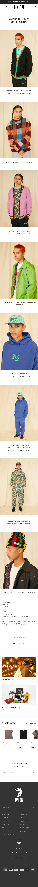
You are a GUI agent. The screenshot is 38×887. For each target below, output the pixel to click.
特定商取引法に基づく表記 (27, 827)
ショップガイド (24, 821)
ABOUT (4, 827)
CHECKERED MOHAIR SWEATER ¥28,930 (19, 162)
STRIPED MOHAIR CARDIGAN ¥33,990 (19, 91)
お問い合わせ (23, 817)
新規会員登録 (23, 814)
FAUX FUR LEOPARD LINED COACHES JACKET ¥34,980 (19, 302)
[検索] (6, 7)
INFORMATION (6, 821)
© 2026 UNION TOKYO (19, 858)
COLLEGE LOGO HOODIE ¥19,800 (19, 374)
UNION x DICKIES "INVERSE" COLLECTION (19, 1)
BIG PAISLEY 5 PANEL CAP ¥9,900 (19, 376)
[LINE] (26, 852)
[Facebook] (21, 852)
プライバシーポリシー (26, 824)
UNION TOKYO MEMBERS (9, 831)
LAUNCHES (5, 824)
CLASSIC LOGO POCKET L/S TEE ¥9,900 (19, 233)
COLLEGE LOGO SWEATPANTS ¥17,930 (19, 93)
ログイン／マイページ (8, 834)
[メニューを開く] (2, 7)
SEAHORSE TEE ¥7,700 (19, 305)
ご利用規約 (23, 831)
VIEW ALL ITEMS (30, 724)
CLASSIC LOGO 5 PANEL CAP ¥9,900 (19, 524)
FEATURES (5, 817)
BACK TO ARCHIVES (19, 637)
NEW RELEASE (6, 814)
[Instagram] (12, 852)
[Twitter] (16, 852)
